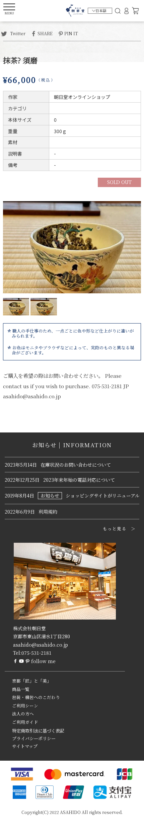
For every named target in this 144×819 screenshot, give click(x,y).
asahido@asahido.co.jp (40, 644)
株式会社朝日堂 (29, 628)
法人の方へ (23, 713)
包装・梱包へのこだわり (36, 697)
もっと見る (115, 528)
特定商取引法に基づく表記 (38, 730)
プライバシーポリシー (34, 738)
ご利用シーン (25, 705)
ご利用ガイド (25, 722)
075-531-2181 (36, 652)
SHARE (45, 33)
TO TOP (128, 809)
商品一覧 (20, 689)
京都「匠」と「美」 (31, 681)
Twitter (17, 33)
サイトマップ (25, 746)
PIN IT (71, 33)
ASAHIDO (70, 812)
